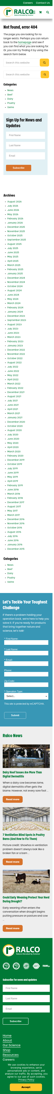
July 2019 (12, 468)
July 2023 (12, 329)
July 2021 (12, 400)
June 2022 (13, 371)
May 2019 (12, 477)
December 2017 (15, 502)
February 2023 (15, 341)
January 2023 (15, 345)
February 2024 (15, 307)
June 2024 (13, 295)
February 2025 (15, 269)
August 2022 (14, 362)
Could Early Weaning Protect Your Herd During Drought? (26, 899)
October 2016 (14, 527)
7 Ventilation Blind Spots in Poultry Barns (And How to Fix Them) (24, 836)
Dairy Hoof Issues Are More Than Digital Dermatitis (22, 774)
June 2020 (13, 439)
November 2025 (16, 231)
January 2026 (15, 223)
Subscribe (15, 1021)
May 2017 (12, 511)
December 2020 (16, 422)
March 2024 (14, 303)
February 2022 (15, 388)
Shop (6, 1050)
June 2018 (13, 489)
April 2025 (12, 261)
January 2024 (15, 312)
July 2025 (12, 248)
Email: (8, 660)
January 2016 (14, 544)
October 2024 (15, 286)
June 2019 (13, 472)
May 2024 (12, 299)
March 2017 (13, 515)
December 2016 (15, 519)
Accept (25, 1087)
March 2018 (13, 494)
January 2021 (14, 417)
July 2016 (12, 536)
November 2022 (16, 354)
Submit (15, 715)
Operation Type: (13, 691)
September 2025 (16, 240)
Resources (11, 1054)
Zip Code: (9, 681)
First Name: (11, 638)
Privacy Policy (26, 1079)
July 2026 (12, 206)
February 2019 (15, 485)
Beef (9, 94)
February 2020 (15, 456)
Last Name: (11, 649)
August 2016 (14, 532)
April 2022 (12, 379)
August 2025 (14, 244)
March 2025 (13, 265)
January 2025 (15, 273)
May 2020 (12, 443)
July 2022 (12, 367)
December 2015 (15, 549)
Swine (10, 107)
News (10, 90)
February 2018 (15, 498)
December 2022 (16, 350)
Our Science (12, 1045)
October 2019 (14, 464)
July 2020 (12, 434)
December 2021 (15, 392)
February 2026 (15, 218)
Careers (9, 1059)
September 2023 (16, 320)
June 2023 (13, 333)
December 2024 (16, 278)
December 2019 (15, 460)
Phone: (8, 670)
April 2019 (12, 481)
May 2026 (12, 214)
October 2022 (14, 358)
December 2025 (16, 227)
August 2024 (14, 290)
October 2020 (15, 426)
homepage (24, 42)
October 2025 (14, 235)
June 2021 (13, 405)
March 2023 (13, 337)
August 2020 (14, 430)
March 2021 (13, 413)
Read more (14, 800)
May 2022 (12, 375)
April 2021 (12, 409)
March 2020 (14, 451)
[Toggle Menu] (32, 12)
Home (7, 1035)
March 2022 (13, 383)
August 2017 (14, 506)
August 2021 (14, 396)
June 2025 (13, 252)
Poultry (11, 103)
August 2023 (14, 324)
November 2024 (16, 282)
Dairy (10, 99)
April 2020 (13, 447)
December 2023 (16, 316)
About (7, 1040)
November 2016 (15, 523)
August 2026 (14, 201)
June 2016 (13, 540)
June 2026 (13, 210)
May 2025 (12, 256)
